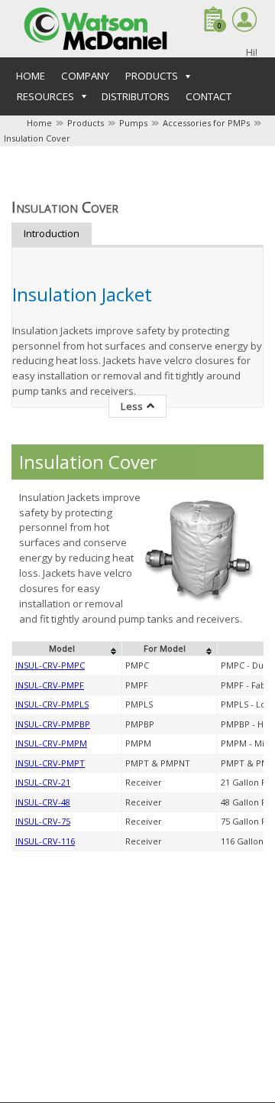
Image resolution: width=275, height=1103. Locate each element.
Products (85, 123)
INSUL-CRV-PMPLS (52, 704)
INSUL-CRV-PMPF (49, 685)
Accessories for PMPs (206, 123)
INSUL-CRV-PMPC (50, 665)
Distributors (136, 96)
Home (30, 76)
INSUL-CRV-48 (42, 802)
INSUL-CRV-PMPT (50, 763)
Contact (208, 96)
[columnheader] (67, 648)
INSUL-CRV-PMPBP (52, 724)
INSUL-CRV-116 (45, 841)
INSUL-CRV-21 (42, 782)
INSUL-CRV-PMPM (51, 743)
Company (85, 76)
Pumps (133, 123)
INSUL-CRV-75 (42, 821)
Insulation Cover (37, 138)
